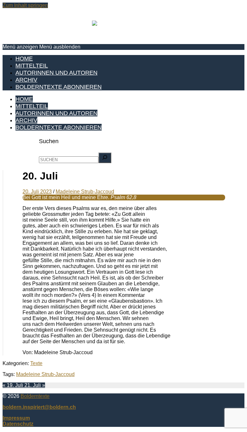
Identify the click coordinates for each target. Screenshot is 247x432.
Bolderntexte (35, 396)
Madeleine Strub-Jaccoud (45, 374)
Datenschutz (18, 424)
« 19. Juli (13, 385)
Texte (36, 363)
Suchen (49, 141)
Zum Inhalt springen (25, 5)
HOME (24, 58)
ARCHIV (26, 79)
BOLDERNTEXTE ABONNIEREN (58, 86)
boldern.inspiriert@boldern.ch (39, 407)
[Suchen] (104, 157)
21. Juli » (34, 385)
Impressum (16, 418)
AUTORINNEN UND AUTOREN (56, 72)
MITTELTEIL (31, 65)
